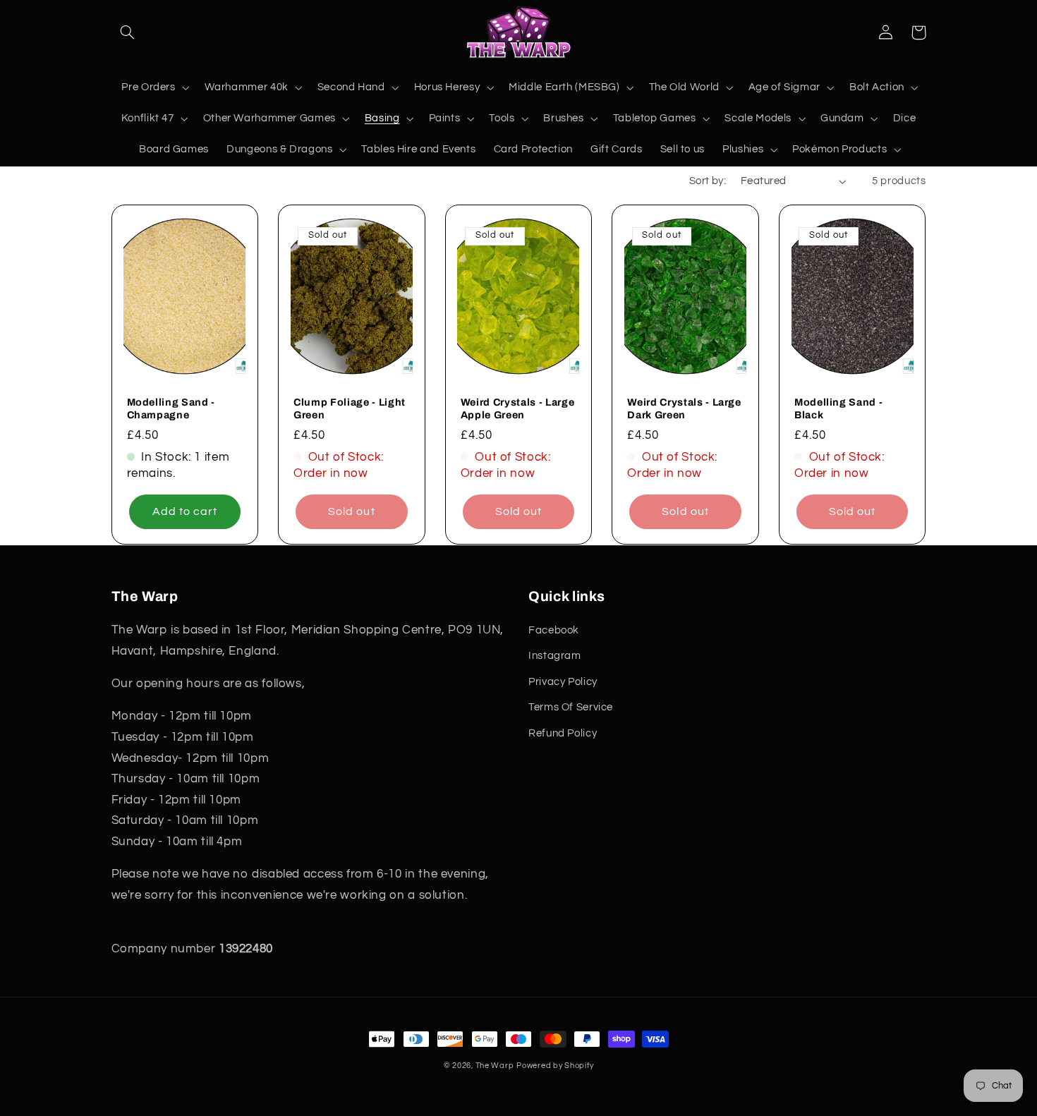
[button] (127, 32)
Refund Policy (562, 733)
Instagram (554, 655)
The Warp (494, 1065)
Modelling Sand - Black (838, 408)
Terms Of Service (570, 707)
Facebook (553, 630)
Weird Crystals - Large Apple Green (518, 408)
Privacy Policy (563, 682)
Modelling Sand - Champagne (171, 408)
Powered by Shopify (554, 1065)
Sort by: (707, 181)
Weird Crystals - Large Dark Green (684, 408)
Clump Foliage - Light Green (349, 408)
